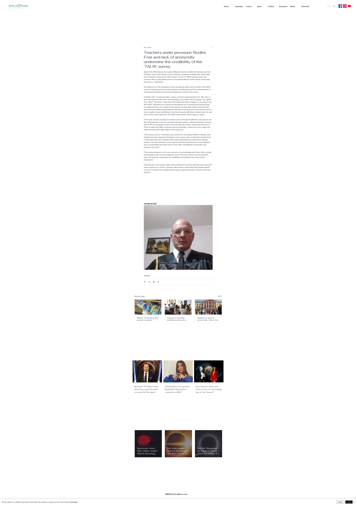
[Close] (355, 502)
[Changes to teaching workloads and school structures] (178, 307)
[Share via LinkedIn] (154, 282)
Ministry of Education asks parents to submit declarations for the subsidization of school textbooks (148, 319)
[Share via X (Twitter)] (149, 282)
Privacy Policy (73, 502)
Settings (340, 502)
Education (147, 275)
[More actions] (211, 47)
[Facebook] (340, 6)
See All (220, 296)
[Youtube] (349, 6)
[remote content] (178, 189)
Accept (349, 502)
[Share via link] (158, 282)
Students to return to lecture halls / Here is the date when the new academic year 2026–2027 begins (207, 319)
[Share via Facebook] (145, 282)
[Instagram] (345, 6)
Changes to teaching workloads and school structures (176, 319)
